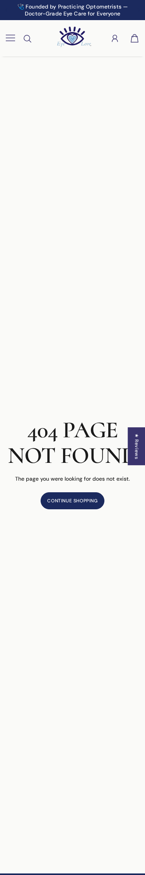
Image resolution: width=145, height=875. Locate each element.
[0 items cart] (134, 38)
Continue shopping (72, 501)
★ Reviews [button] (136, 446)
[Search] (27, 38)
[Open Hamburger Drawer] (10, 38)
